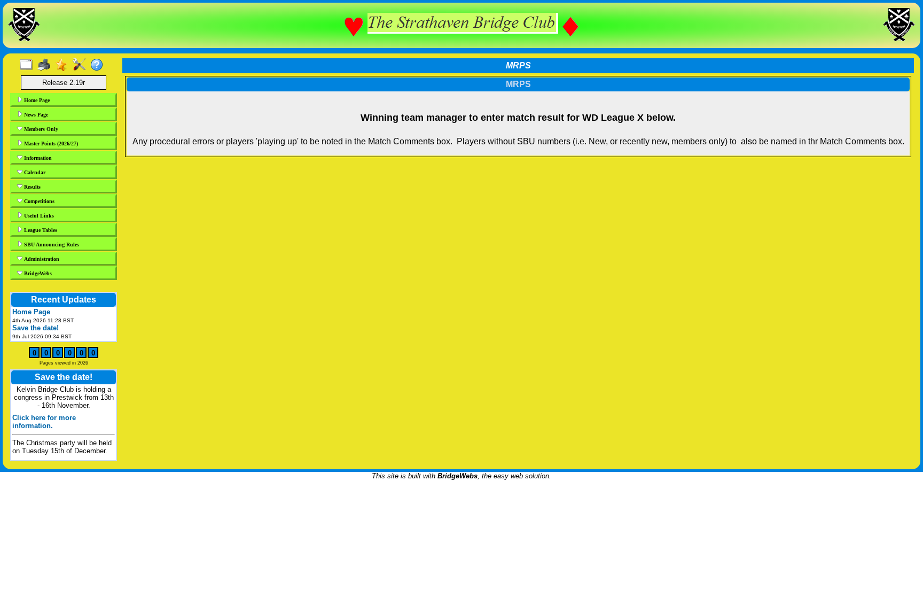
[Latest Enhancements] (64, 65)
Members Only (40, 129)
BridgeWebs (37, 273)
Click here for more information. (44, 422)
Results (31, 187)
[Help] (99, 65)
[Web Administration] (81, 65)
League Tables (39, 230)
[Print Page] (46, 65)
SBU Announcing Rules (50, 244)
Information (37, 158)
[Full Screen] (28, 65)
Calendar (33, 172)
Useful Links (38, 216)
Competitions (38, 201)
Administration (40, 259)
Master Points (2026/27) (50, 143)
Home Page (36, 100)
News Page (35, 115)
